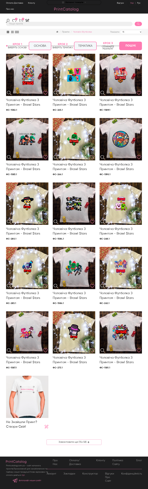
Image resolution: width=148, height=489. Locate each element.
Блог (139, 460)
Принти (65, 32)
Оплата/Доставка (75, 462)
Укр (132, 3)
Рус (138, 3)
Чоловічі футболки (82, 32)
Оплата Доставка (14, 3)
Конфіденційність (131, 473)
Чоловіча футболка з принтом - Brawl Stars (23, 102)
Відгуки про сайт (109, 477)
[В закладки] (45, 93)
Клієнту (31, 3)
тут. (23, 475)
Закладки (69, 473)
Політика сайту (117, 462)
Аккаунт (51, 473)
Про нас (10, 9)
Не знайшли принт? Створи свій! (21, 424)
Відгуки (120, 3)
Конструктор (90, 473)
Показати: (115, 32)
